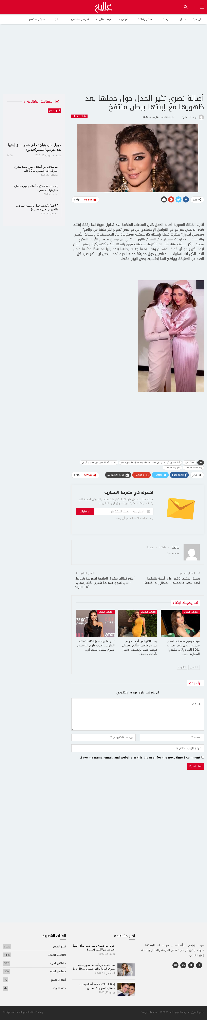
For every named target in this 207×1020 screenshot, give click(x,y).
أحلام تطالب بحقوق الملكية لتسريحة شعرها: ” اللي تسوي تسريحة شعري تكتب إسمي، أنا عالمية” (105, 583)
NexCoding (37, 1012)
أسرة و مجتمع (37, 19)
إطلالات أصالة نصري (193, 467)
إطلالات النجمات (79, 116)
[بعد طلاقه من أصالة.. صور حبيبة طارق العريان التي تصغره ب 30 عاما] (126, 969)
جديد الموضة (59, 988)
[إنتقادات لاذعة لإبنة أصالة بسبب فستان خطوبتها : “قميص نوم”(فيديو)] (126, 989)
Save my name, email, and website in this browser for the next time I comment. (140, 757)
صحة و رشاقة (145, 19)
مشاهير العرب (58, 963)
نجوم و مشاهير (80, 19)
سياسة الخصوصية (149, 1012)
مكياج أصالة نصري (172, 467)
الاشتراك (85, 511)
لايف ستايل (105, 19)
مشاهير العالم (58, 971)
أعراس (124, 19)
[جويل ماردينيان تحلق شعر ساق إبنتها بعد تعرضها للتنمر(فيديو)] (34, 124)
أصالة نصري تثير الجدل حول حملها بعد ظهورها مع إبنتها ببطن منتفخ (150, 462)
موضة (166, 19)
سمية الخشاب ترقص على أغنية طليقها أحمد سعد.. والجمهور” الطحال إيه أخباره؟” (172, 581)
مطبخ (58, 19)
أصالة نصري (189, 462)
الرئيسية (197, 19)
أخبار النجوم (54, 110)
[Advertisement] (103, 62)
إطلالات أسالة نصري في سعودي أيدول (99, 462)
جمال (183, 19)
